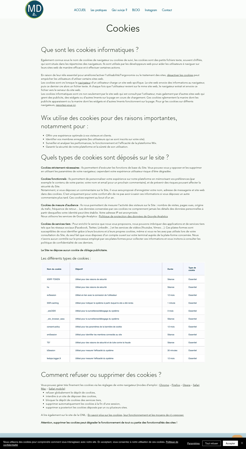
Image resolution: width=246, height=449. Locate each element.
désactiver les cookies (180, 75)
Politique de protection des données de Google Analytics (133, 216)
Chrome (164, 385)
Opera (186, 385)
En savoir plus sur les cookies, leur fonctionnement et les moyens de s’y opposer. (136, 415)
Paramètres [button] (193, 443)
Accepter (230, 443)
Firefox (176, 385)
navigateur (84, 82)
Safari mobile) (57, 388)
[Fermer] (242, 443)
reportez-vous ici (66, 105)
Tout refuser (211, 443)
